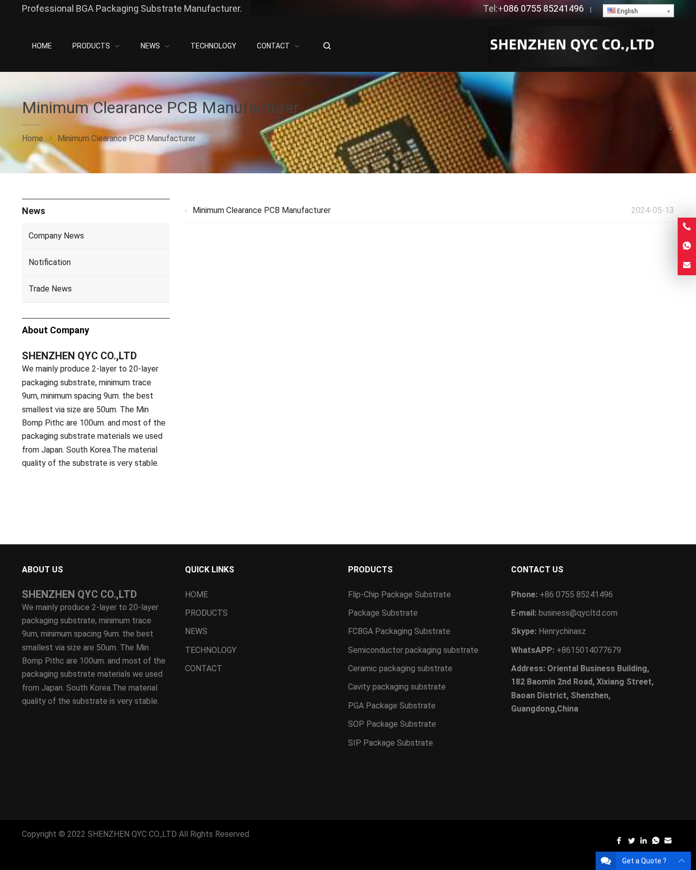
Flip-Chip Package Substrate (399, 594)
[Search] (326, 46)
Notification (50, 262)
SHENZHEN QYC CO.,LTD (132, 834)
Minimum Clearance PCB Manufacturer (262, 210)
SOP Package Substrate (392, 724)
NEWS (196, 631)
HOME (196, 594)
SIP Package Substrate (390, 743)
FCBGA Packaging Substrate (399, 631)
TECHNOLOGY (210, 650)
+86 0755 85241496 (576, 594)
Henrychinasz (562, 631)
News (33, 210)
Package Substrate (383, 613)
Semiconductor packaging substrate (414, 650)
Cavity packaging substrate (398, 687)
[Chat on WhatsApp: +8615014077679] (687, 246)
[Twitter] (631, 843)
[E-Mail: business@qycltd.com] (687, 265)
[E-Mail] (668, 843)
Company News (56, 236)
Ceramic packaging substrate (400, 668)
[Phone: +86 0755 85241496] (687, 227)
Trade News (50, 289)
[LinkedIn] (643, 843)
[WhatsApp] (656, 843)
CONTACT (203, 668)
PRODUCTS (206, 613)
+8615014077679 (588, 650)
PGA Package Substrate (392, 705)
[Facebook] (619, 843)
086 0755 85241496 (543, 8)
